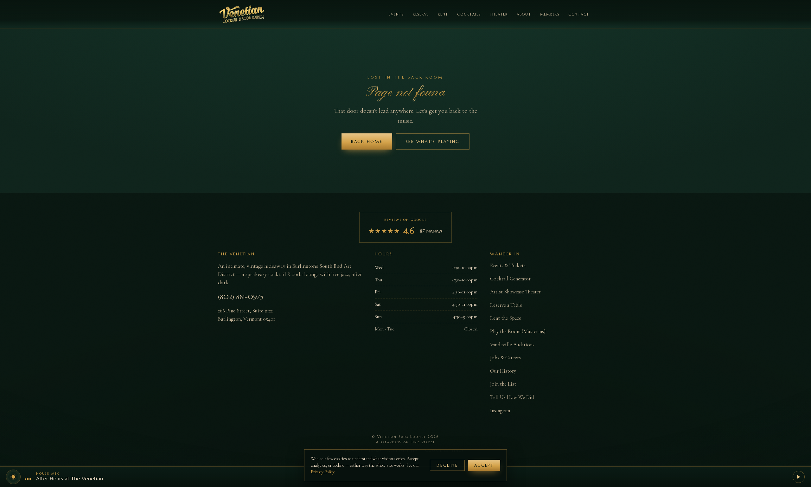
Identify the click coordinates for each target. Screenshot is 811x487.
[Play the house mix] (799, 477)
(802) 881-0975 (240, 297)
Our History (503, 371)
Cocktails (469, 14)
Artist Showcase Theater (515, 292)
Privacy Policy (322, 472)
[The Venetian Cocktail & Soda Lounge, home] (242, 14)
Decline (447, 465)
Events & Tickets (508, 265)
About (524, 14)
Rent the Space (505, 318)
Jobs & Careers (505, 358)
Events (396, 14)
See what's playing (433, 141)
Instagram (500, 410)
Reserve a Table (506, 305)
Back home (367, 141)
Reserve (421, 14)
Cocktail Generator (510, 279)
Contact (578, 14)
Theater (499, 14)
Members (549, 14)
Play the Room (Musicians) (518, 331)
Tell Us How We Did (512, 397)
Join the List (503, 384)
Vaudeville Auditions (512, 345)
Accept (484, 465)
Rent (443, 14)
